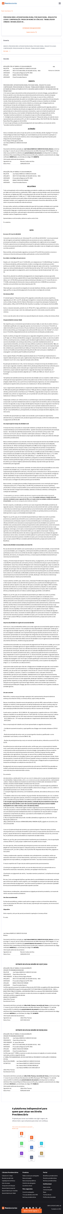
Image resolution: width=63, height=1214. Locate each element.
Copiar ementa (30, 32)
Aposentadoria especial (8, 1188)
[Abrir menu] (59, 3)
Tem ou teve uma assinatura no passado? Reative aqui (22, 1127)
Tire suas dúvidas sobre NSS (30, 1194)
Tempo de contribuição (8, 1185)
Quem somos (46, 1187)
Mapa (44, 1192)
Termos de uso (47, 1194)
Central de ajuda (47, 1189)
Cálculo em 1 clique (7, 1175)
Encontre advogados (28, 1192)
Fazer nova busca (6, 11)
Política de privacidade (49, 1197)
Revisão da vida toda (7, 1178)
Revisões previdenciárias (50, 1178)
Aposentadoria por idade (9, 1193)
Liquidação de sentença (8, 1180)
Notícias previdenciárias (29, 1197)
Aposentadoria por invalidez (10, 1190)
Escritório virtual (27, 1185)
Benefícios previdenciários (50, 1175)
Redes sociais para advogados (31, 1175)
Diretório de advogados (29, 1183)
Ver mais (5, 51)
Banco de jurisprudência (29, 1180)
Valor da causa (6, 1183)
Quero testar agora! (30, 1211)
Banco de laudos (27, 1178)
